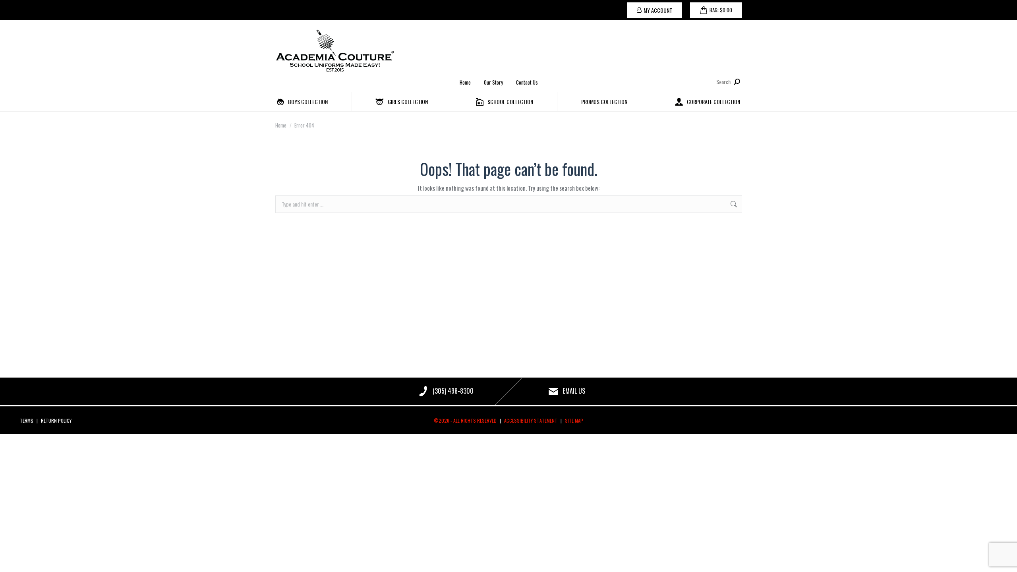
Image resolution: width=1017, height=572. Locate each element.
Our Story (493, 82)
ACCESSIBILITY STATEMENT (530, 420)
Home (465, 82)
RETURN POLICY (56, 420)
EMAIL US (574, 391)
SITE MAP (574, 420)
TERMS (26, 420)
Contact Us (527, 82)
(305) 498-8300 (453, 391)
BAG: (721, 10)
